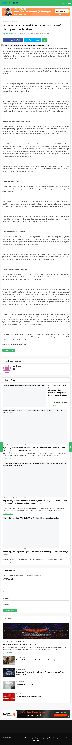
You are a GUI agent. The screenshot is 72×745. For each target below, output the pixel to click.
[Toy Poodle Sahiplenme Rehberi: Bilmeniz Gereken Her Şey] (9, 660)
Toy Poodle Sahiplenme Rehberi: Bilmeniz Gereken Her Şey (36, 660)
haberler (40, 738)
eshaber (66, 738)
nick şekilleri (48, 738)
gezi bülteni (24, 738)
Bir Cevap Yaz (8, 350)
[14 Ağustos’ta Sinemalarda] (9, 684)
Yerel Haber (10, 33)
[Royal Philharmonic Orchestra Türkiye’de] (36, 631)
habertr (38, 740)
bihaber (55, 738)
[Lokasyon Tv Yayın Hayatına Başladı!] (9, 697)
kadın (33, 740)
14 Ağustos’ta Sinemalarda (25, 684)
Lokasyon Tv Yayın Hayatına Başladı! (28, 696)
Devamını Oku (53, 405)
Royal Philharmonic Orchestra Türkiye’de (19, 644)
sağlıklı (35, 738)
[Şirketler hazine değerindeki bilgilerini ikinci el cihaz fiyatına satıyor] (24, 395)
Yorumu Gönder (9, 610)
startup (60, 738)
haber (30, 738)
